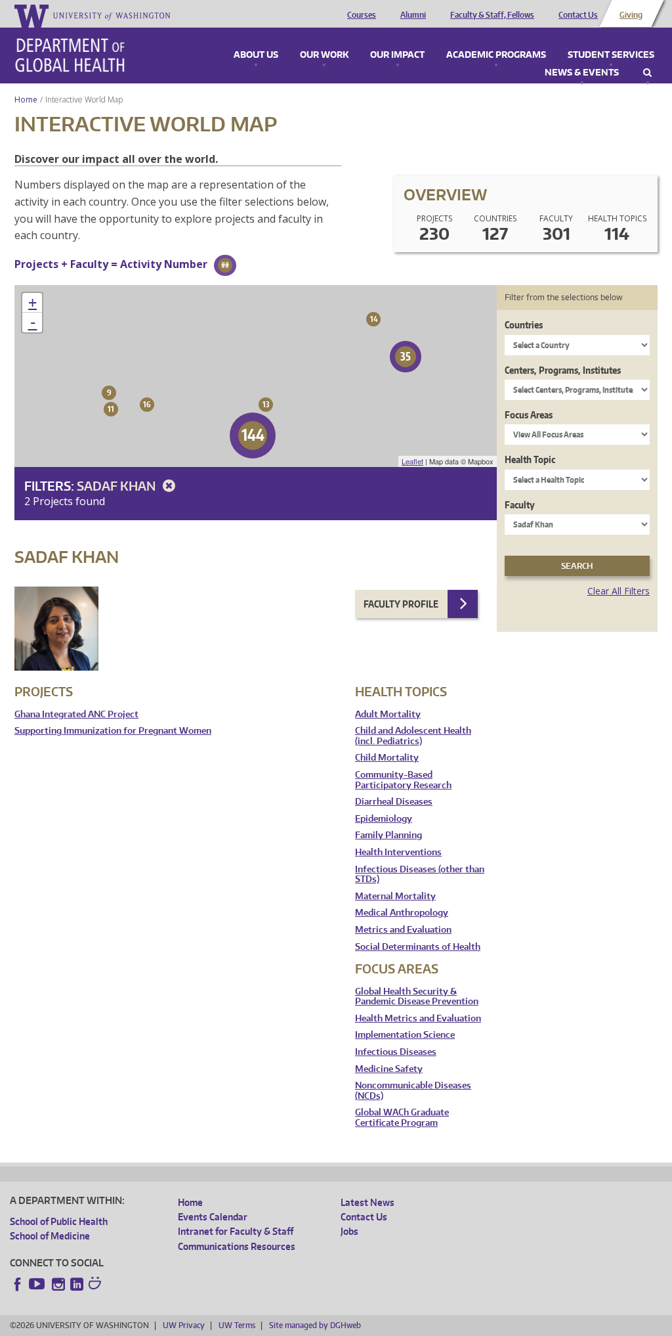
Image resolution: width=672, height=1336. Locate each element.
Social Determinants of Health (417, 947)
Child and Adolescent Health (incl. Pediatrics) (413, 736)
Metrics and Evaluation (403, 930)
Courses (361, 15)
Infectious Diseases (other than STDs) (419, 874)
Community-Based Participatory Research (403, 780)
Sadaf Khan (117, 485)
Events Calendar (212, 1216)
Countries (524, 324)
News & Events (582, 73)
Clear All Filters (618, 591)
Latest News (367, 1202)
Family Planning (388, 835)
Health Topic (530, 459)
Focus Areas (529, 414)
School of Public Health (59, 1221)
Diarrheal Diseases (393, 802)
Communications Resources (236, 1246)
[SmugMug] (96, 1285)
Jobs (349, 1231)
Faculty (520, 504)
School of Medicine (50, 1235)
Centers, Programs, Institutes (563, 370)
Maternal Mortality (395, 896)
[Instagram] (58, 1284)
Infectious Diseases (395, 1052)
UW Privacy (184, 1325)
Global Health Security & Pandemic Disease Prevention (416, 997)
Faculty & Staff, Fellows (492, 15)
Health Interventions (398, 852)
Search (647, 72)
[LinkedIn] (77, 1284)
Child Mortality (387, 758)
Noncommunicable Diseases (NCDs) (413, 1090)
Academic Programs (496, 55)
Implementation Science (405, 1035)
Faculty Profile (401, 604)
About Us (256, 55)
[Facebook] (18, 1284)
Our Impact (397, 55)
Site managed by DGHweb (315, 1325)
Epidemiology (383, 819)
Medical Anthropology (401, 913)
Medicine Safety (389, 1069)
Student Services (611, 55)
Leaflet (412, 461)
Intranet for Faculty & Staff (235, 1231)
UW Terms (237, 1325)
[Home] (69, 55)
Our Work (324, 55)
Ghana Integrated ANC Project (76, 714)
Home (25, 99)
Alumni (413, 15)
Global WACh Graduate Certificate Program (402, 1117)
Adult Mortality (388, 714)
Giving (631, 15)
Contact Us (578, 15)
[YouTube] (38, 1284)
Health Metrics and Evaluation (418, 1018)
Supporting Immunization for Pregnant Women (112, 731)
